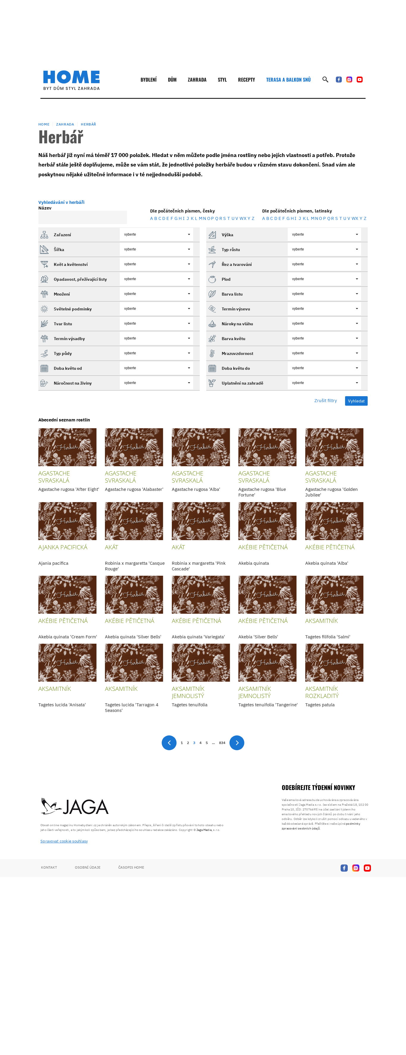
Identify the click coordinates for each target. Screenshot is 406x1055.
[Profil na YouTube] (360, 80)
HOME (43, 124)
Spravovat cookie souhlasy (64, 841)
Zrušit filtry (325, 400)
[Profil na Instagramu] (349, 80)
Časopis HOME (131, 867)
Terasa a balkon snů (288, 79)
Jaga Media (204, 830)
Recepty (246, 79)
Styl (222, 79)
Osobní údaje (87, 867)
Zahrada (197, 79)
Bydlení (149, 79)
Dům (172, 79)
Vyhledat (356, 401)
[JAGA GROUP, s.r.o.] (74, 807)
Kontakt (49, 867)
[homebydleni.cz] (71, 80)
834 (222, 742)
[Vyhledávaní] (325, 80)
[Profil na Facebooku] (339, 80)
